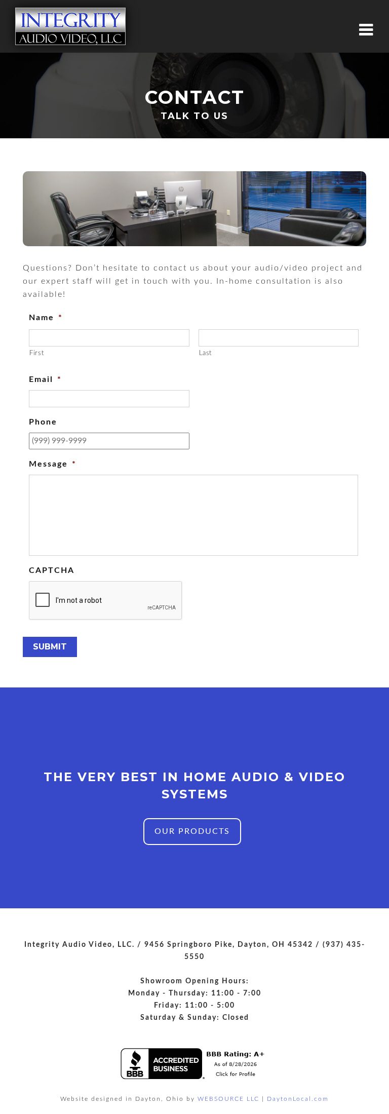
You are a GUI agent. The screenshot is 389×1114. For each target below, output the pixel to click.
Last (205, 353)
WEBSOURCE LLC (228, 1099)
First (36, 353)
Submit (50, 646)
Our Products (192, 831)
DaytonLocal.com (298, 1099)
